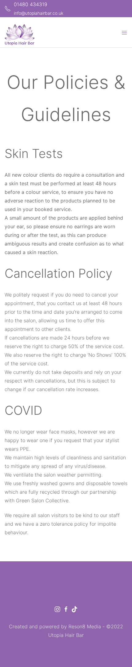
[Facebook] (66, 608)
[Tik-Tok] (75, 608)
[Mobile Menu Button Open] (124, 33)
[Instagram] (57, 608)
